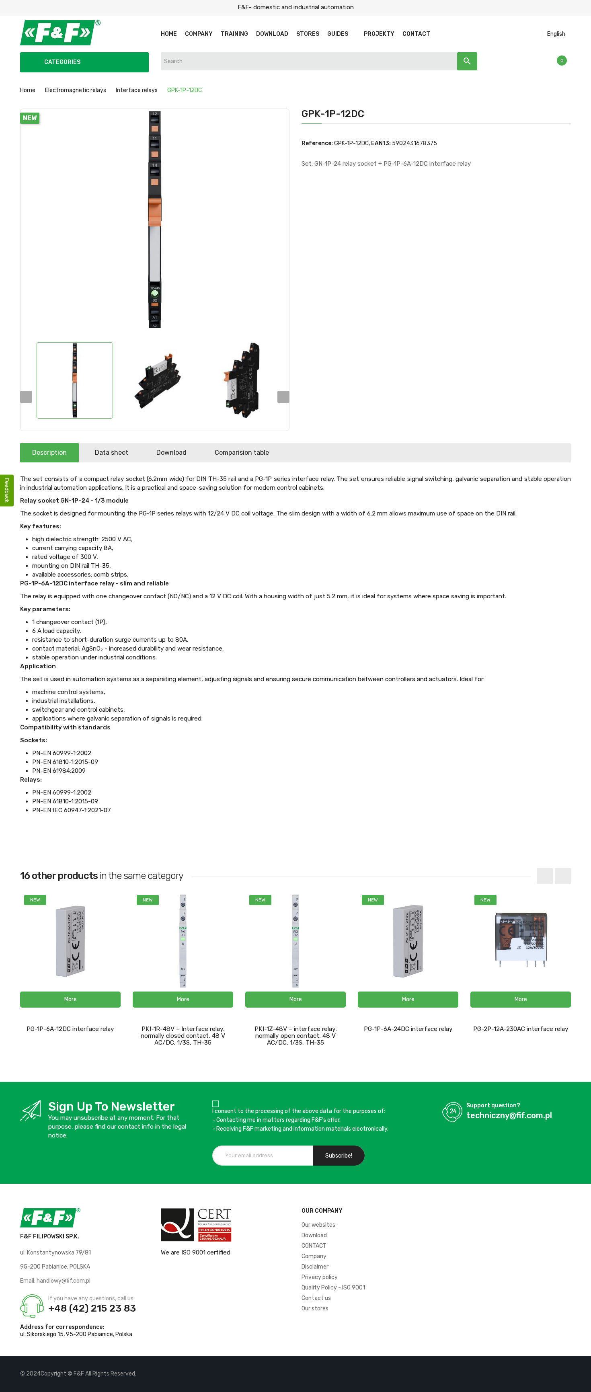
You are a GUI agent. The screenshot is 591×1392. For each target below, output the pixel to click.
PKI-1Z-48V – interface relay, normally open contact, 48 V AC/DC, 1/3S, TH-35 (295, 1035)
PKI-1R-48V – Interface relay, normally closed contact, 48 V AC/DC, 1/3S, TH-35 (183, 1035)
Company (314, 1256)
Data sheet (111, 452)
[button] (70, 1000)
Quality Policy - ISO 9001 (333, 1287)
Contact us (316, 1298)
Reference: (317, 143)
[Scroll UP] (581, 1382)
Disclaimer (315, 1266)
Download (171, 452)
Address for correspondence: (62, 1327)
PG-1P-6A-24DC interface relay (408, 1029)
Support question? (493, 1105)
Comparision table (242, 452)
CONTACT (314, 1245)
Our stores (315, 1308)
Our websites (318, 1225)
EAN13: (381, 143)
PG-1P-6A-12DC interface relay (70, 1029)
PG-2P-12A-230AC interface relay (520, 1029)
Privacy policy (320, 1277)
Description (49, 452)
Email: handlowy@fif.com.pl (55, 1280)
